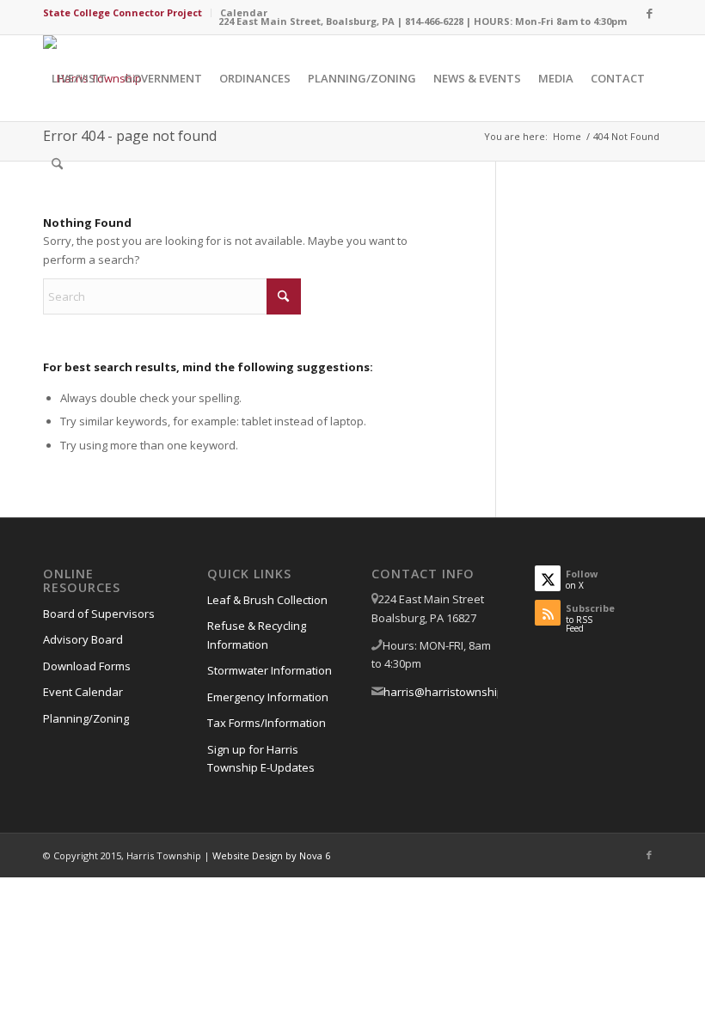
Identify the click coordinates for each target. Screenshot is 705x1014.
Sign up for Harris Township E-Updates (261, 758)
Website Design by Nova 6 (271, 855)
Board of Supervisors (99, 613)
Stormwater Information (269, 670)
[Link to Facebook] (649, 13)
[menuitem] (127, 13)
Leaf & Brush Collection (267, 600)
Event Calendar (83, 691)
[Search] (57, 164)
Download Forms (87, 666)
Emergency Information (267, 697)
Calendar (243, 12)
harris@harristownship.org (453, 691)
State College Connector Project (122, 12)
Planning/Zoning (86, 718)
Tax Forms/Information (266, 722)
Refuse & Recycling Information (256, 634)
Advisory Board (83, 639)
